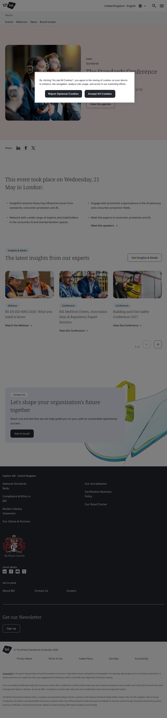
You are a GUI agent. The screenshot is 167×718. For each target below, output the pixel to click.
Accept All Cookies (100, 93)
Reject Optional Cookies (63, 93)
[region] (85, 87)
